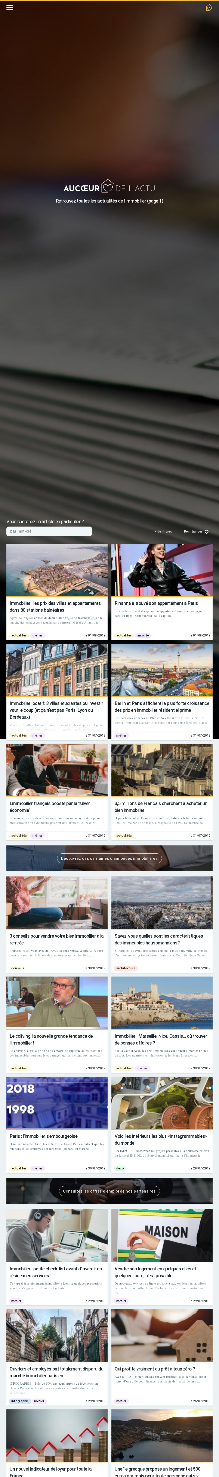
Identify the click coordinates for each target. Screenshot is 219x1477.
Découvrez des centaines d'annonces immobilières (109, 858)
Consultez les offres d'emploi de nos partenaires (109, 1191)
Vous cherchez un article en (50, 522)
